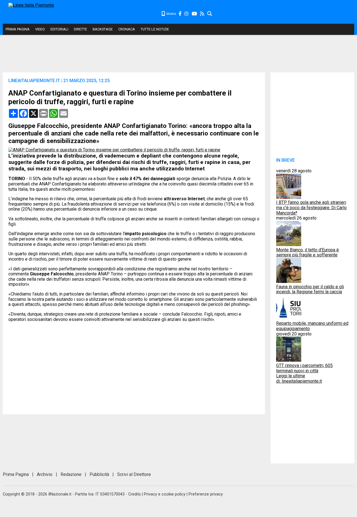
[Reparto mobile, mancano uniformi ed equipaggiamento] (288, 318)
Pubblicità (99, 474)
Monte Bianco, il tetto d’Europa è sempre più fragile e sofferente (307, 252)
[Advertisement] (283, 14)
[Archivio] (210, 14)
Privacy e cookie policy (164, 494)
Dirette (80, 29)
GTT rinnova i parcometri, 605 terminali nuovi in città (304, 368)
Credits (134, 494)
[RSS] (202, 14)
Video (40, 29)
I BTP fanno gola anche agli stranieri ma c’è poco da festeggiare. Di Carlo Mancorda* (311, 207)
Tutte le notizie (155, 29)
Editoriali (59, 29)
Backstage (103, 29)
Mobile (171, 14)
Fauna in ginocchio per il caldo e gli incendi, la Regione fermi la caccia (310, 289)
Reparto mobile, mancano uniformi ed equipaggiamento (312, 326)
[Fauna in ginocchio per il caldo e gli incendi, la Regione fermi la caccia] (288, 281)
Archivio (44, 474)
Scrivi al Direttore (134, 474)
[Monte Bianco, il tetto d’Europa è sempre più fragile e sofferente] (288, 244)
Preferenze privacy (206, 494)
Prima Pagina (18, 29)
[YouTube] (194, 14)
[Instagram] (186, 14)
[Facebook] (180, 14)
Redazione (71, 474)
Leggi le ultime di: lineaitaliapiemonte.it (299, 378)
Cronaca (126, 29)
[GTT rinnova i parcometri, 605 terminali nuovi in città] (288, 360)
